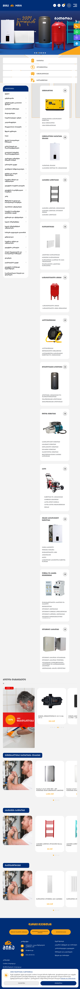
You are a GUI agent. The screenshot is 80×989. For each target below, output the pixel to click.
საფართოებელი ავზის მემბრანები (55, 308)
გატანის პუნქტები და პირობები (66, 945)
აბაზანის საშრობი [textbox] (15, 810)
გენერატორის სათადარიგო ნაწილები (52, 119)
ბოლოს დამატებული (14, 679)
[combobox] (22, 755)
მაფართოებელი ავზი (49, 552)
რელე (44, 557)
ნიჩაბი (46, 507)
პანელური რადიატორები (51, 255)
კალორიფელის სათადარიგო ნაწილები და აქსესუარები (52, 354)
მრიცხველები (47, 606)
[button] (34, 52)
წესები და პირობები (62, 955)
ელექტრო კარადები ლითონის (53, 660)
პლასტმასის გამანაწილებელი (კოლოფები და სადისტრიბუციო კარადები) (53, 664)
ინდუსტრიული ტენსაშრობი (51, 351)
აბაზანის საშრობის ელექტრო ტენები (52, 211)
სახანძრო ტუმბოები (49, 444)
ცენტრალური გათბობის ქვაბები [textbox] (22, 755)
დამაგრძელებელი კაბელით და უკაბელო (53, 603)
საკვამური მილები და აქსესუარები (54, 168)
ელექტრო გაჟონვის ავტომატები (53, 614)
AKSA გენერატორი (48, 123)
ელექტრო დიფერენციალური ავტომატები (52, 617)
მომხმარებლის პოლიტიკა (12, 967)
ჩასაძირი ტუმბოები (49, 449)
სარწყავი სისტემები (51, 499)
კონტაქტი (6, 960)
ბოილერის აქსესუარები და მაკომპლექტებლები (51, 395)
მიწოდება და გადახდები (63, 952)
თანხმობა (58, 983)
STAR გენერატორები (49, 125)
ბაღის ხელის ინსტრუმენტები (54, 504)
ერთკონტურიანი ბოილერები (52, 401)
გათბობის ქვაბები (48, 165)
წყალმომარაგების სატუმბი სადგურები (51, 455)
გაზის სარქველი (48, 547)
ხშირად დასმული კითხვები (19, 932)
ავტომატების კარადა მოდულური (53, 668)
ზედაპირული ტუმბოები (50, 447)
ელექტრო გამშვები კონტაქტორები (54, 611)
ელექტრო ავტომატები (50, 609)
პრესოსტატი (46, 555)
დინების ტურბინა (48, 550)
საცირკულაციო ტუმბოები (51, 442)
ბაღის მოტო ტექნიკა (51, 502)
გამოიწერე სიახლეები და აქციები (40, 932)
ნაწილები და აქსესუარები (53, 497)
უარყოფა (21, 983)
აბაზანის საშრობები (49, 215)
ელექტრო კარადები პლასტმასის (53, 657)
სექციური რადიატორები (50, 257)
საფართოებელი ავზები (51, 305)
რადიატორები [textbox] (13, 865)
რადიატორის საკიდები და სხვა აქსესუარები (53, 260)
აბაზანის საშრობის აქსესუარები (53, 208)
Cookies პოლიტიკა (9, 963)
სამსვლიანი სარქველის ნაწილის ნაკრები (53, 560)
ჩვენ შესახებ (59, 941)
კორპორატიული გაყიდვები (64, 948)
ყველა (7, 93)
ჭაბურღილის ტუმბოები (50, 452)
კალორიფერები (47, 348)
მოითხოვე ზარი (61, 932)
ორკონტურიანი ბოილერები (51, 399)
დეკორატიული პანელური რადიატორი (51, 264)
